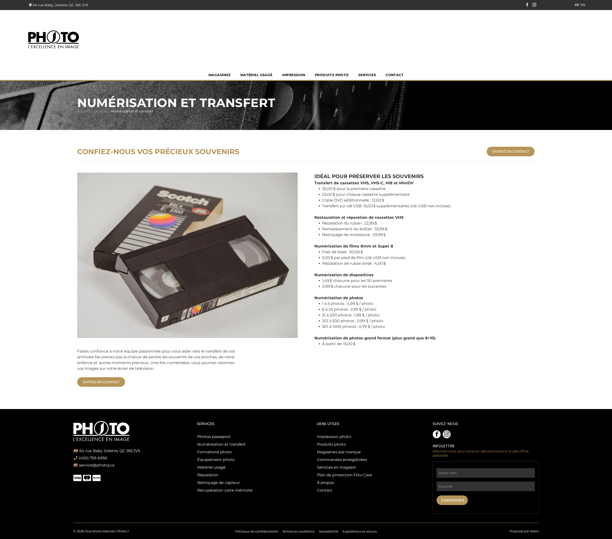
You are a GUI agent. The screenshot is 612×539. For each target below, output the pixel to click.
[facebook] (527, 5)
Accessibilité (328, 531)
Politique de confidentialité (256, 531)
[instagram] (534, 5)
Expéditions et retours (360, 531)
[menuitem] (219, 75)
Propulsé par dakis (524, 531)
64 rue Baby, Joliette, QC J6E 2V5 (60, 5)
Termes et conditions (298, 531)
